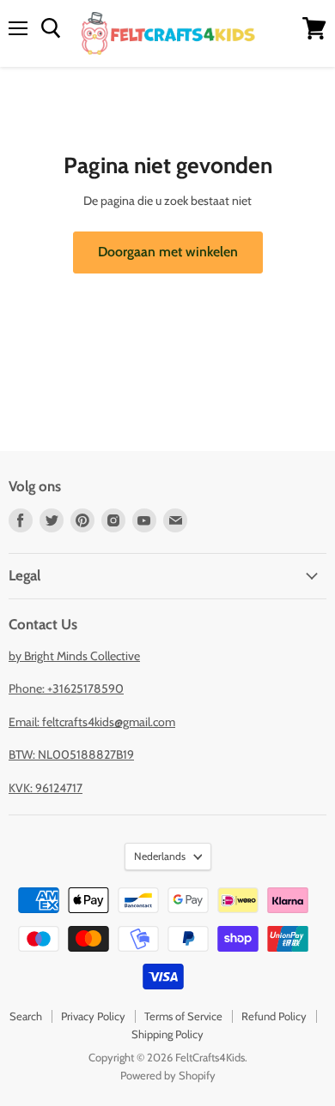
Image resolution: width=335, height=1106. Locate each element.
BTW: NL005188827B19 (71, 754)
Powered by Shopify (168, 1075)
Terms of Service (183, 1016)
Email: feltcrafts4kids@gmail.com (92, 722)
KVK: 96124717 (45, 788)
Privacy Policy (93, 1016)
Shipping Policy (167, 1034)
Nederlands (160, 856)
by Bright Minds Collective (74, 656)
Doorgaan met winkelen (168, 251)
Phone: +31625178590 (66, 688)
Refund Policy (274, 1016)
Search (25, 1016)
